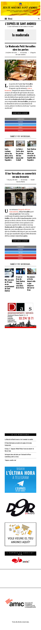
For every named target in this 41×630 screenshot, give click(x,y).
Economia (23, 52)
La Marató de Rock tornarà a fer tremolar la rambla (19, 439)
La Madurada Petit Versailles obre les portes (21, 47)
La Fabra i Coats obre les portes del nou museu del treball (20, 154)
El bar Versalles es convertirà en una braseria (20, 174)
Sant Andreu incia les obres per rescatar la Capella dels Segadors (31, 154)
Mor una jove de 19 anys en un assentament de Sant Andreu (9, 285)
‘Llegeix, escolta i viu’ (10, 460)
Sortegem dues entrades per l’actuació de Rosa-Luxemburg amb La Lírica (18, 455)
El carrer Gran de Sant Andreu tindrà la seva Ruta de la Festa (20, 282)
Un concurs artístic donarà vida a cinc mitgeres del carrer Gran (31, 283)
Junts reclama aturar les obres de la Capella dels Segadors (9, 154)
